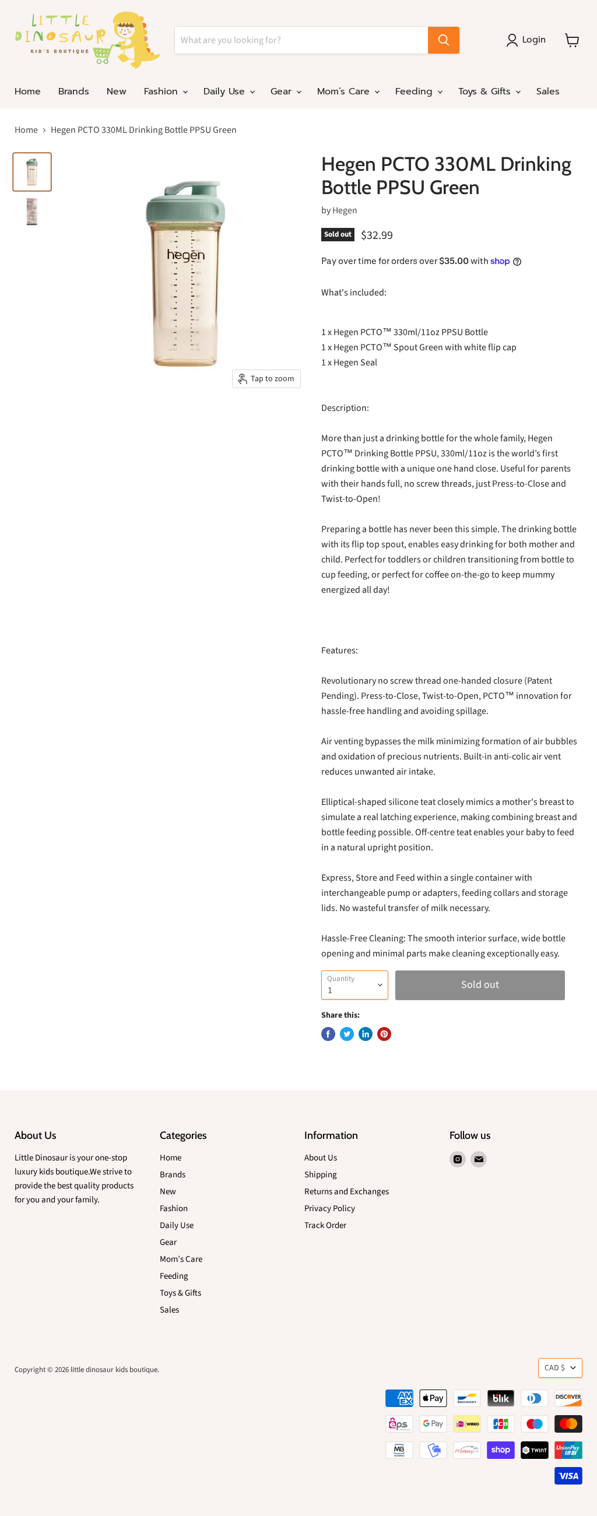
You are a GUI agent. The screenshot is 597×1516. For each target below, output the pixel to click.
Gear (283, 92)
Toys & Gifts (486, 92)
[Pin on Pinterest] (384, 1034)
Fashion (162, 92)
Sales (548, 92)
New (117, 92)
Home (28, 92)
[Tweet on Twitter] (347, 1034)
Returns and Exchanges (346, 1192)
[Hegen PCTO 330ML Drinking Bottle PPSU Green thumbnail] (32, 172)
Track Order (325, 1225)
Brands (73, 92)
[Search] (443, 40)
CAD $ (555, 1368)
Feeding (415, 92)
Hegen (344, 210)
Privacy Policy (329, 1208)
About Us (320, 1158)
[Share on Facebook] (328, 1034)
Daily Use (225, 92)
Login (534, 39)
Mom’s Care (345, 92)
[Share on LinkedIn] (366, 1034)
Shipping (320, 1175)
